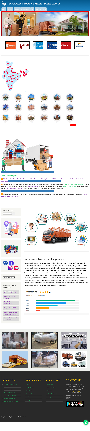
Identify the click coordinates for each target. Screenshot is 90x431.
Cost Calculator (25, 9)
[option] (10, 45)
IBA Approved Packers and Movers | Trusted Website (34, 3)
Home (3, 9)
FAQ (32, 9)
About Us (10, 9)
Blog (37, 9)
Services (17, 9)
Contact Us (43, 9)
